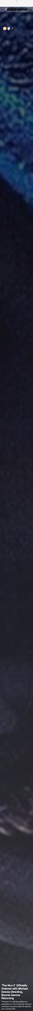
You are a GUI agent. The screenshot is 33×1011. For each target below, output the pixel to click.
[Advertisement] (16, 4)
